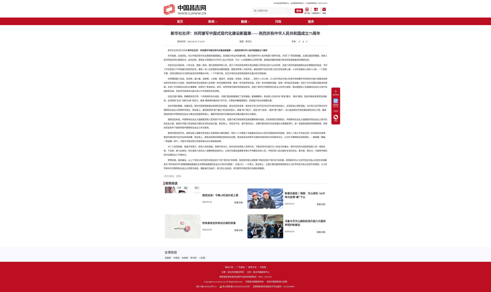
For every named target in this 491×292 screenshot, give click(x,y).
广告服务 (241, 267)
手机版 (263, 267)
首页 (180, 21)
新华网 (193, 258)
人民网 (202, 258)
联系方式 (252, 267)
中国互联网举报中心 (282, 3)
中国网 (176, 258)
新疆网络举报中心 (298, 3)
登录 (298, 11)
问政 (278, 21)
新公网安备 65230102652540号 (236, 286)
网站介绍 (229, 267)
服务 (311, 21)
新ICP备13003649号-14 (206, 286)
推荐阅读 (171, 183)
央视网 (185, 258)
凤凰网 (168, 258)
